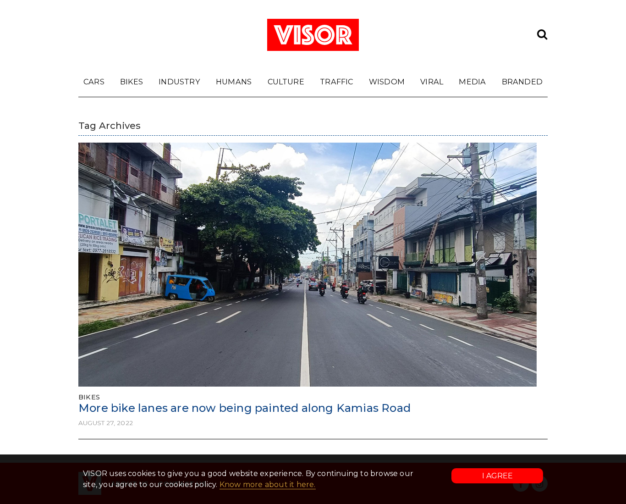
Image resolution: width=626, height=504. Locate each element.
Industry (179, 81)
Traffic (336, 81)
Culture (286, 81)
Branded (522, 81)
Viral (431, 81)
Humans (234, 81)
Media (472, 81)
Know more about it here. (268, 484)
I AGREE (497, 475)
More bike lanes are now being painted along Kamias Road (244, 408)
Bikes (131, 81)
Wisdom (387, 81)
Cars (93, 81)
